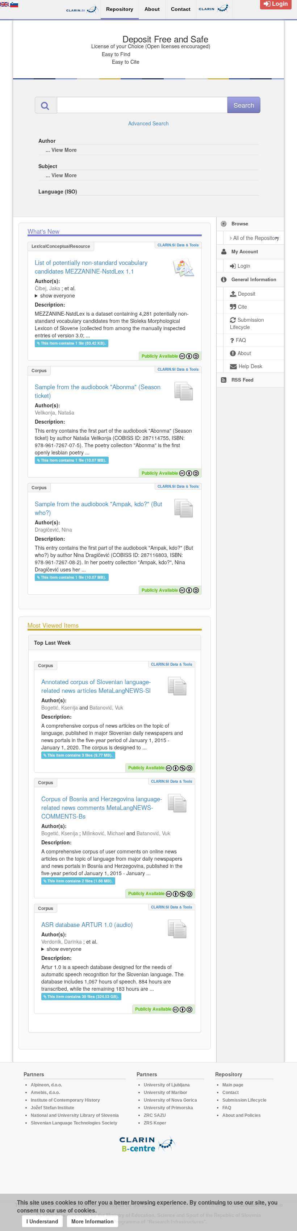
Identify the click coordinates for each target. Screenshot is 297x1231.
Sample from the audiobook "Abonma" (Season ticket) (97, 391)
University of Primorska (168, 1107)
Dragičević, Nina (53, 529)
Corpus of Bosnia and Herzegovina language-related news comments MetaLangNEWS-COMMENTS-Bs (101, 807)
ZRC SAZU (155, 1115)
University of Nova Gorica (170, 1100)
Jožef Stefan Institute (52, 1107)
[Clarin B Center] (148, 1143)
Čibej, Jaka (47, 288)
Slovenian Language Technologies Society (74, 1123)
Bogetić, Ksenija (59, 707)
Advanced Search (148, 123)
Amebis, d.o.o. (45, 1092)
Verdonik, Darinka (61, 941)
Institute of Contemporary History (65, 1100)
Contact (230, 1092)
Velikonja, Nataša (54, 412)
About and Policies (241, 1115)
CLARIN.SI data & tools (178, 245)
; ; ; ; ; (114, 291)
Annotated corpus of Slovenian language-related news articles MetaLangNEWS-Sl (96, 686)
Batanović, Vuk (106, 707)
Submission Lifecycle (244, 1100)
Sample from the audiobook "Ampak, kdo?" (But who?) (98, 508)
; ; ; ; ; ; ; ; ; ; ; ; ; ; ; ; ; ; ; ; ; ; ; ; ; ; (114, 945)
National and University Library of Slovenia (75, 1115)
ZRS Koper (155, 1123)
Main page (232, 1084)
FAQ (226, 1107)
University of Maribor (165, 1092)
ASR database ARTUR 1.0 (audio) (87, 924)
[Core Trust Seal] (148, 1173)
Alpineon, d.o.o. (46, 1084)
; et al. (55, 291)
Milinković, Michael (103, 833)
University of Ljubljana (167, 1084)
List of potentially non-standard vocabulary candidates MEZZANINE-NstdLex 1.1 (91, 266)
